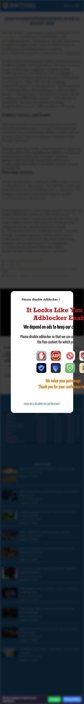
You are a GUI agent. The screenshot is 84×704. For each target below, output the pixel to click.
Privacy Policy (72, 699)
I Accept (54, 699)
